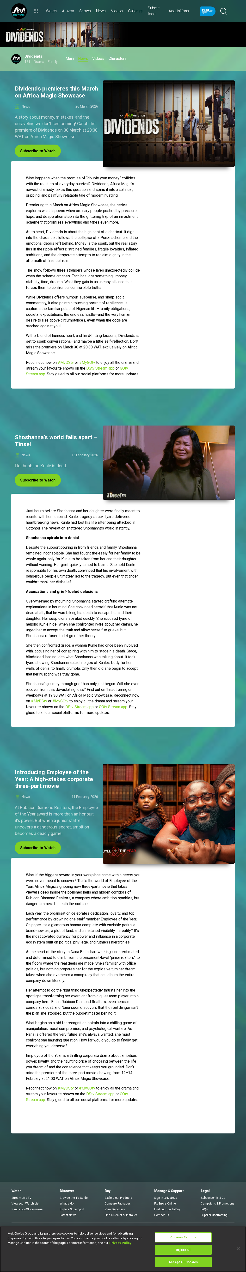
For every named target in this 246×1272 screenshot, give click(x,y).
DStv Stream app (100, 368)
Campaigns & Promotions (217, 1203)
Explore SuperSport (72, 1209)
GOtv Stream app (113, 707)
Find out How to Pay (167, 1209)
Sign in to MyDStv (165, 1197)
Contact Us (161, 1215)
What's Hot (67, 1203)
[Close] (238, 1248)
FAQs (204, 1209)
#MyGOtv (87, 362)
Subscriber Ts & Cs (213, 1197)
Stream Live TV (21, 1197)
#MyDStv (66, 362)
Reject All (183, 1250)
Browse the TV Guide (74, 1197)
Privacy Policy (120, 1243)
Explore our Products (118, 1197)
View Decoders (115, 1209)
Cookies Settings (183, 1237)
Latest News (68, 1215)
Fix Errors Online (165, 1203)
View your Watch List (25, 1203)
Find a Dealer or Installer (121, 1215)
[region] (123, 1249)
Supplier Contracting (214, 1215)
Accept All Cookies (183, 1262)
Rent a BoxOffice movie (27, 1209)
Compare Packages (118, 1203)
